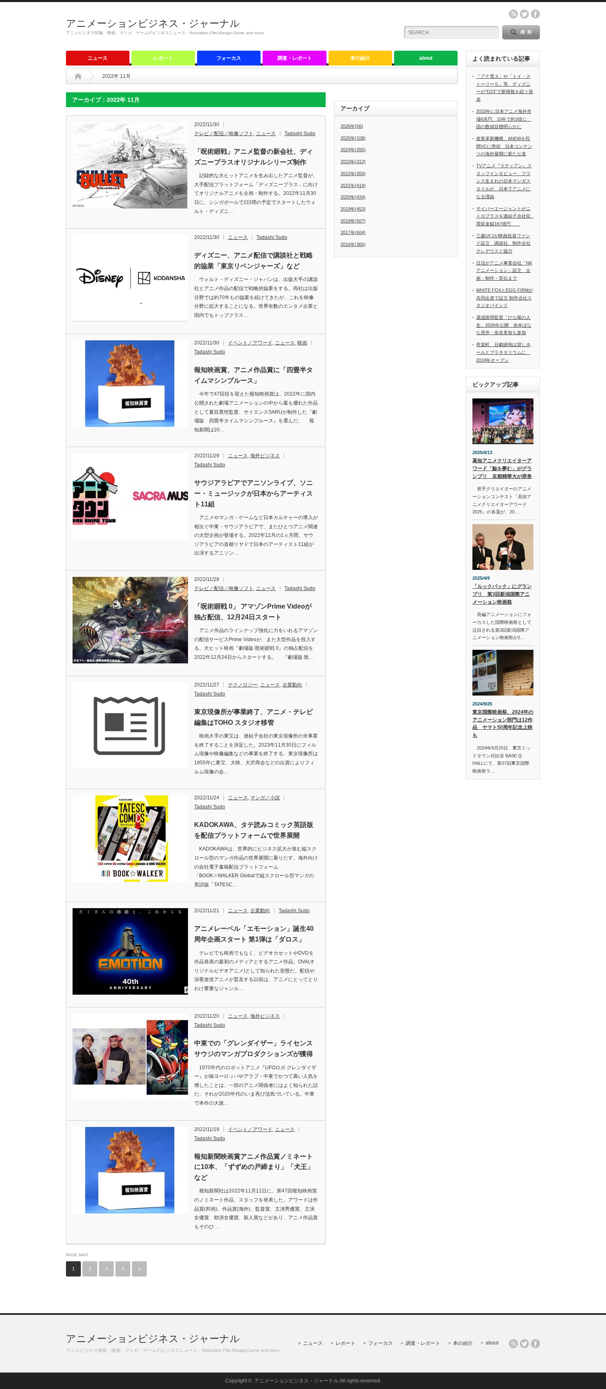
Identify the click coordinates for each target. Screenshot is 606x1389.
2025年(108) (353, 138)
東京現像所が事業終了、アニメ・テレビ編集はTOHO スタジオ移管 (253, 717)
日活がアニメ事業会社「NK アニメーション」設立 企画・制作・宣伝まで (504, 270)
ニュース (98, 58)
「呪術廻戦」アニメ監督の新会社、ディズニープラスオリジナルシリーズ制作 (253, 157)
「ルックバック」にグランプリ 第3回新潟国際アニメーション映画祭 (502, 593)
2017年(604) (353, 232)
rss (513, 14)
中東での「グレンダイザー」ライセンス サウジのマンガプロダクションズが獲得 (256, 1048)
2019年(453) (353, 208)
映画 (302, 343)
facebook (535, 14)
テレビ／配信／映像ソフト (224, 133)
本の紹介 (360, 58)
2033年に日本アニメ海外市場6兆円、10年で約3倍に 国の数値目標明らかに (503, 119)
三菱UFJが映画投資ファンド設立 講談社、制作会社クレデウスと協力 (503, 243)
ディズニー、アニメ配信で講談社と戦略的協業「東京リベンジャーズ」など (253, 260)
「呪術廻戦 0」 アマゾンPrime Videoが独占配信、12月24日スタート (253, 612)
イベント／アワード (250, 343)
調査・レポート (294, 58)
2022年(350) (353, 173)
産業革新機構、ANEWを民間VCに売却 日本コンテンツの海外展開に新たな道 (504, 146)
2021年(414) (353, 185)
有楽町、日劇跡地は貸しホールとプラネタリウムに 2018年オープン (503, 352)
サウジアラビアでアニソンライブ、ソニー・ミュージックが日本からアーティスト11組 (253, 493)
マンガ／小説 (265, 798)
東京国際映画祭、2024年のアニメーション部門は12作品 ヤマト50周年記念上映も (502, 723)
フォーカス (228, 58)
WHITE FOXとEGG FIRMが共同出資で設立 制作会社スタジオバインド (504, 298)
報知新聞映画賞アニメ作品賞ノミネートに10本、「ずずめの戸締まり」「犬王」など (254, 1167)
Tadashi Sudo (299, 133)
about (425, 58)
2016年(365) (353, 244)
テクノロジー (243, 685)
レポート (163, 58)
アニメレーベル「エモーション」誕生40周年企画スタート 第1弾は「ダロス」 (254, 934)
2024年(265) (353, 149)
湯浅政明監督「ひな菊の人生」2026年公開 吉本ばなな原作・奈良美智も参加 (503, 325)
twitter (524, 14)
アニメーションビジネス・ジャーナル (153, 23)
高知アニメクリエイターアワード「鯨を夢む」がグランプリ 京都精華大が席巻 (502, 468)
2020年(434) (353, 196)
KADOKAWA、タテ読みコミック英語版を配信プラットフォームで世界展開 (253, 830)
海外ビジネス (265, 456)
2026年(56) (352, 126)
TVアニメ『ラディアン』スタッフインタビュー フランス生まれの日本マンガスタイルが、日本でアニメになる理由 (504, 181)
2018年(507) (353, 220)
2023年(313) (353, 161)
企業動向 (292, 685)
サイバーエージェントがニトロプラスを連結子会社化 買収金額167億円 (505, 216)
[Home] (78, 76)
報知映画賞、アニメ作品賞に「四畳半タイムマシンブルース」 (253, 375)
